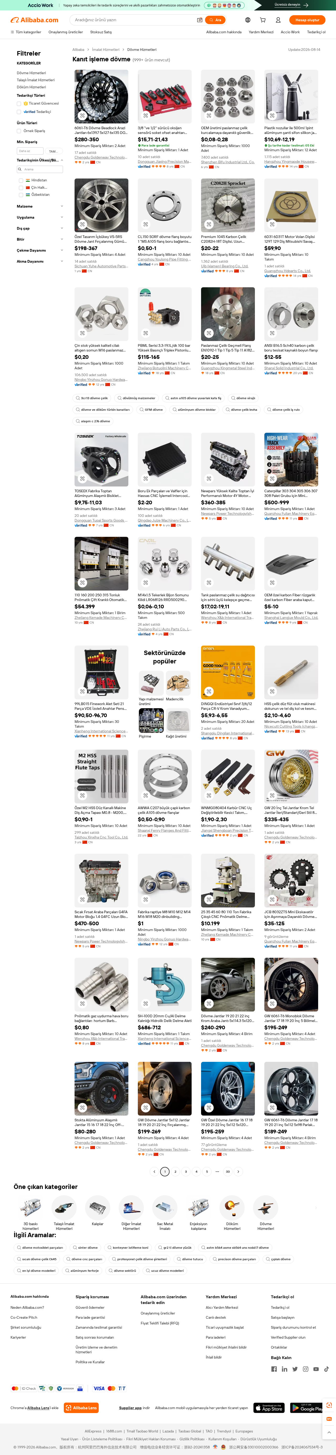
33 (228, 1171)
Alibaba (78, 49)
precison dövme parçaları (237, 1259)
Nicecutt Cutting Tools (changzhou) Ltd (291, 726)
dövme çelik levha (244, 410)
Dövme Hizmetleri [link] (141, 49)
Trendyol (224, 1431)
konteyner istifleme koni (130, 1248)
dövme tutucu (192, 1259)
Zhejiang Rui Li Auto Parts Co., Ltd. (165, 629)
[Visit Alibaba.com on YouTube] (316, 1369)
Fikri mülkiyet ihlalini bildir (226, 1347)
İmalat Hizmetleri (105, 49)
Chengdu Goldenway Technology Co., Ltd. (101, 157)
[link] (329, 1405)
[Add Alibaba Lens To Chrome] (81, 1408)
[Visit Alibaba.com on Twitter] (295, 1369)
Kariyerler (18, 1337)
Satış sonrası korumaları (95, 1337)
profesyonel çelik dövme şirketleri (142, 1259)
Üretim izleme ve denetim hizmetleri (96, 1349)
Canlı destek (216, 1317)
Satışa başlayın (283, 1317)
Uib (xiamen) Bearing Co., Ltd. (224, 266)
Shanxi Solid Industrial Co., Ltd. (288, 368)
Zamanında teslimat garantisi (99, 1327)
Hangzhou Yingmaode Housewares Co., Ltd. (291, 161)
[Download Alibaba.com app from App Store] (269, 1408)
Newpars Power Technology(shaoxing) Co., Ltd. (228, 513)
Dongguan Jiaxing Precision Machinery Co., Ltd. (165, 161)
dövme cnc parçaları (87, 1259)
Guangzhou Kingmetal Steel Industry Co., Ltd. (228, 368)
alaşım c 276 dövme (95, 421)
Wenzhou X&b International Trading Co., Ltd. (228, 617)
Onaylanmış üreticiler (158, 1313)
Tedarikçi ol (280, 1307)
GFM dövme (154, 410)
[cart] (264, 21)
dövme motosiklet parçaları (42, 1248)
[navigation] (40, 611)
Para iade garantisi (90, 1317)
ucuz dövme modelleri (167, 1271)
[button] (200, 20)
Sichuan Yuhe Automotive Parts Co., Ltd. (101, 266)
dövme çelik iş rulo (286, 410)
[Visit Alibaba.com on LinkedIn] (284, 1369)
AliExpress (93, 1431)
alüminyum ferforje (85, 1271)
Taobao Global (189, 1431)
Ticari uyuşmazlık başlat (225, 1327)
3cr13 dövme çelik (94, 398)
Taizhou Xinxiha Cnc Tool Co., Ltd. (101, 837)
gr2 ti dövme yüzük (177, 1248)
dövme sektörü (125, 1271)
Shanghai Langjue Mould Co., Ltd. (291, 617)
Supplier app (130, 1408)
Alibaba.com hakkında (29, 1296)
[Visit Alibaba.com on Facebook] (274, 1369)
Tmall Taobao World (142, 1431)
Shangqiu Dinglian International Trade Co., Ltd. (228, 733)
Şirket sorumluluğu (25, 1327)
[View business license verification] (215, 1447)
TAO (209, 1431)
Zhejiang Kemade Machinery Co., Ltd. (101, 617)
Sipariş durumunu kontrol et (293, 1327)
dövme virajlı (246, 398)
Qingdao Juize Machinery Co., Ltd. (165, 520)
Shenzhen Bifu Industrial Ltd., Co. (228, 162)
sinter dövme (88, 1248)
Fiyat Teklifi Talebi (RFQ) (160, 1323)
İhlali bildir (214, 1357)
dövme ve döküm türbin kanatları (105, 410)
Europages (244, 1431)
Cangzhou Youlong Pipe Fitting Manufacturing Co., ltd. (165, 259)
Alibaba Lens (38, 1408)
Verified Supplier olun (288, 1337)
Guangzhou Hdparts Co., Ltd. (287, 271)
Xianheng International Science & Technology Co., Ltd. (101, 731)
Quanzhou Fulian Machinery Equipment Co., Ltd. (291, 513)
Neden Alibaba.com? (27, 1307)
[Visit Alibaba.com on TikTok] (326, 1369)
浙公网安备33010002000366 (253, 1447)
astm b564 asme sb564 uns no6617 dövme (238, 1248)
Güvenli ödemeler (90, 1307)
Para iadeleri (215, 1337)
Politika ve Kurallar (90, 1362)
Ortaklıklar (279, 1347)
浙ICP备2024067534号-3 (302, 1447)
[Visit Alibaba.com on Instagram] (305, 1369)
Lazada (168, 1431)
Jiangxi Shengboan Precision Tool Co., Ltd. (228, 830)
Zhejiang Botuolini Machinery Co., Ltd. (165, 368)
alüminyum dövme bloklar (197, 410)
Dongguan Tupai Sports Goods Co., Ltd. (101, 520)
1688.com (114, 1431)
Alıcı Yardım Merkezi (222, 1307)
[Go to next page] (238, 1171)
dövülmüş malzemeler (139, 398)
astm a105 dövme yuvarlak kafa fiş (196, 398)
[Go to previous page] (154, 1171)
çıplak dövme (281, 1259)
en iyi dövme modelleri (38, 1271)
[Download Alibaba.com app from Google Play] (308, 1408)
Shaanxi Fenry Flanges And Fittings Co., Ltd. (165, 830)
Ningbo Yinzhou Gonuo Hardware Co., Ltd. (101, 379)
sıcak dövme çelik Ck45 (39, 1259)
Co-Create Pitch (23, 1317)
